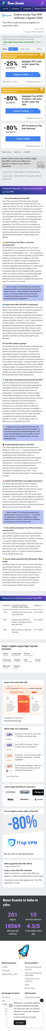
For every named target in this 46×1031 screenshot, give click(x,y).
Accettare (20, 1023)
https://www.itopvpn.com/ (12, 721)
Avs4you (17, 660)
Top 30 (5, 9)
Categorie (27, 9)
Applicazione (7, 974)
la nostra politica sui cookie (25, 1017)
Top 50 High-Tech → (13, 776)
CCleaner (16, 667)
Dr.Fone (28, 654)
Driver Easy (7, 660)
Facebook (6, 970)
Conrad (38, 660)
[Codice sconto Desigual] (38, 792)
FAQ (3, 1001)
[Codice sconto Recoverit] (38, 800)
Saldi (27, 985)
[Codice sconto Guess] (10, 792)
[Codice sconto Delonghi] (24, 792)
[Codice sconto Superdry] (24, 800)
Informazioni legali (32, 997)
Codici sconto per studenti (32, 980)
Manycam (6, 667)
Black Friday (30, 988)
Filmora (6, 654)
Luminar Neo (16, 654)
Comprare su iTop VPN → (14, 718)
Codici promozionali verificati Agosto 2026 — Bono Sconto (16, 3)
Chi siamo (6, 997)
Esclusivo (16, 9)
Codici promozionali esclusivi (33, 968)
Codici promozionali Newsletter (33, 974)
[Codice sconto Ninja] (10, 800)
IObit (28, 660)
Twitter (5, 967)
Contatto (5, 1004)
